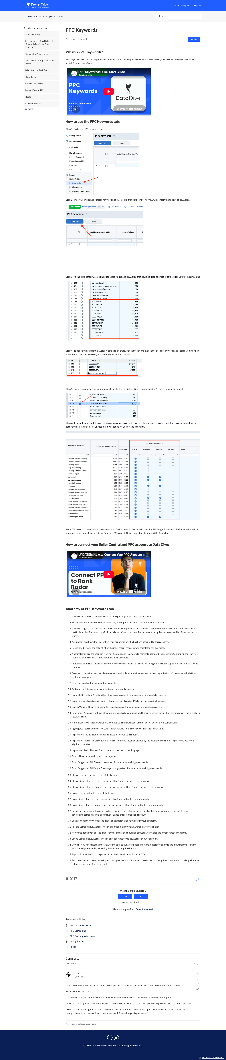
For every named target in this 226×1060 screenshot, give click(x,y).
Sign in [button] (197, 5)
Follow (194, 39)
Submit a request (181, 5)
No (141, 896)
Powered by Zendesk (213, 1057)
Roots (28, 97)
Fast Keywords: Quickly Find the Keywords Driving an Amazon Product (40, 44)
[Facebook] (67, 878)
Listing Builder (76, 941)
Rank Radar (30, 77)
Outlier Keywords (33, 103)
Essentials (40, 16)
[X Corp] (71, 878)
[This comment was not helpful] (197, 983)
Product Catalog (32, 34)
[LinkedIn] (75, 878)
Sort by (195, 963)
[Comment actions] (197, 989)
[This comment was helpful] (197, 974)
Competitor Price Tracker (37, 54)
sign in (74, 1024)
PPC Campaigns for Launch (83, 936)
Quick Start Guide (56, 16)
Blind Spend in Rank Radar (37, 70)
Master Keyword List (34, 90)
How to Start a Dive (34, 83)
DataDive (28, 16)
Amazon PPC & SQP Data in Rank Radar (40, 62)
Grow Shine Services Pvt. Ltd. (107, 1045)
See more (28, 108)
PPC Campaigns (77, 930)
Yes (125, 896)
